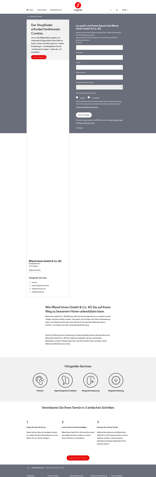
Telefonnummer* (81, 72)
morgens (82, 98)
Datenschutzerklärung (98, 476)
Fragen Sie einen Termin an (78, 458)
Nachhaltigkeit (116, 476)
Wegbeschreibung (34, 270)
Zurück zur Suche (36, 16)
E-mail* (78, 62)
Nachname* (79, 52)
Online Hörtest (41, 10)
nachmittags (95, 98)
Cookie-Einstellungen (39, 57)
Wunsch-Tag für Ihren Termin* (85, 82)
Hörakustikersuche (56, 10)
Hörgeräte (30, 476)
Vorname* (79, 43)
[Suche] (111, 10)
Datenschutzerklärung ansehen (87, 107)
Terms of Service (84, 123)
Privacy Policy (118, 120)
